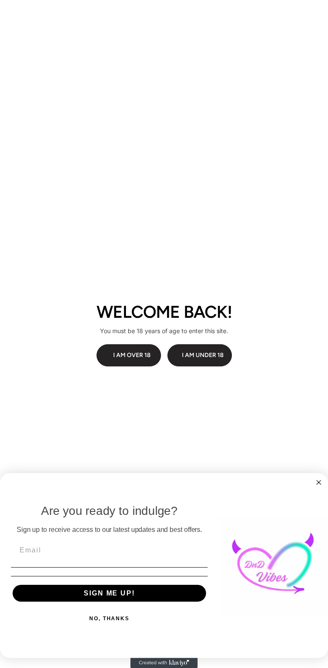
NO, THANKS (109, 619)
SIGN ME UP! (109, 593)
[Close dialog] (319, 482)
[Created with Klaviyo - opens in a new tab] (164, 663)
